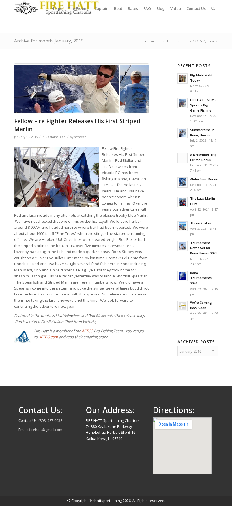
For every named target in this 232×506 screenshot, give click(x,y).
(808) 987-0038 (50, 420)
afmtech (80, 137)
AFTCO (88, 330)
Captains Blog (55, 137)
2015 (198, 41)
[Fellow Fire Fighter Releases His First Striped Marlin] (81, 89)
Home (172, 41)
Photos (186, 41)
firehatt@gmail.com (45, 429)
